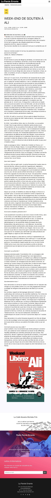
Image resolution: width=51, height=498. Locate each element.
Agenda (7, 5)
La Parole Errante (9, 1)
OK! (45, 472)
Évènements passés (16, 5)
